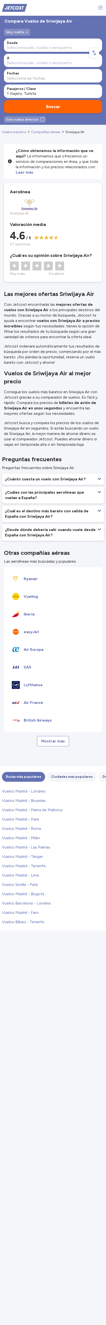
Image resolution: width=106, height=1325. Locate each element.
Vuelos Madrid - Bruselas (24, 800)
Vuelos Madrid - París (20, 819)
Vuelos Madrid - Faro (20, 912)
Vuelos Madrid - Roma (21, 828)
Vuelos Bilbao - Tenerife (23, 922)
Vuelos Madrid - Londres (23, 791)
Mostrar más (53, 741)
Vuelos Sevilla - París (20, 884)
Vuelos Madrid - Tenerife (24, 866)
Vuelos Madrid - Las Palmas (26, 847)
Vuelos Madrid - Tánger (22, 856)
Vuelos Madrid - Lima (20, 875)
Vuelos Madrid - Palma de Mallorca (32, 810)
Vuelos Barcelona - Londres (26, 903)
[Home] (14, 7)
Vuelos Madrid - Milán (21, 838)
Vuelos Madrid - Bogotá (23, 894)
